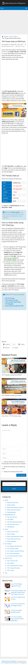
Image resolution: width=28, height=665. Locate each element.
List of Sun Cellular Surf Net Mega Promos (18, 604)
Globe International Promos (15, 507)
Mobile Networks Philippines (9, 661)
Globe (6, 500)
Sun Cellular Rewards (13, 553)
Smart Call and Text (12, 532)
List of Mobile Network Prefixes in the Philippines (14, 662)
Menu (2, 8)
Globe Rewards (11, 512)
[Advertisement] (14, 22)
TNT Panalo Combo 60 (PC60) (12, 375)
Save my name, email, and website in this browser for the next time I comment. (14, 462)
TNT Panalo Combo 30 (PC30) (11, 395)
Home (5, 36)
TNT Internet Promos (11, 300)
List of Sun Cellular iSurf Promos (18, 598)
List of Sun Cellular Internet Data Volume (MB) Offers (17, 618)
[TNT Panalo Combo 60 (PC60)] (14, 365)
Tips (6, 573)
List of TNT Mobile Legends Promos (16, 585)
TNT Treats (10, 570)
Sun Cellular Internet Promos (15, 551)
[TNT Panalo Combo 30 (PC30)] (14, 386)
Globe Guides (11, 505)
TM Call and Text (12, 517)
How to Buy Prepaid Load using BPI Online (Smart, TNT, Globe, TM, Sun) (18, 592)
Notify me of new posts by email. (13, 471)
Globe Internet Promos (13, 510)
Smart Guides (11, 534)
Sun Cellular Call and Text (14, 546)
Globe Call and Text (12, 502)
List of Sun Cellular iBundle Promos (16, 611)
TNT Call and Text (12, 561)
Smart (6, 529)
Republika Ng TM (10, 515)
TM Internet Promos (13, 524)
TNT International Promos (15, 565)
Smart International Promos (15, 536)
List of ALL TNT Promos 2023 (11, 416)
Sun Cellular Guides (12, 548)
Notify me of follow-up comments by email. (13, 467)
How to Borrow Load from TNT (14, 306)
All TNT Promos (10, 298)
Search (14, 488)
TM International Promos (14, 522)
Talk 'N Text (12, 36)
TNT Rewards (9, 304)
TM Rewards (10, 527)
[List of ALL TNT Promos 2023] (14, 406)
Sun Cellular (8, 544)
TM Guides (10, 519)
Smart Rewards (11, 541)
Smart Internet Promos (14, 539)
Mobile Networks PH (8, 46)
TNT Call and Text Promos (13, 302)
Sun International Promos (14, 556)
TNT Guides (10, 563)
